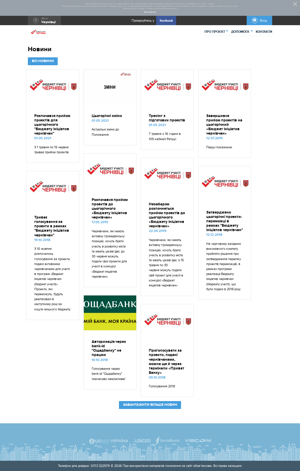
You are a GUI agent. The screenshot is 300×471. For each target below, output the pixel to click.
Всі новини (43, 61)
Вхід (263, 20)
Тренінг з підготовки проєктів (167, 118)
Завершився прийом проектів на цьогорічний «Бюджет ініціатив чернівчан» (224, 125)
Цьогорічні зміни (107, 116)
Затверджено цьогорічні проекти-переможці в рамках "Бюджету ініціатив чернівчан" (224, 221)
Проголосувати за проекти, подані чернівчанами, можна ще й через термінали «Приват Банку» (166, 361)
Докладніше (150, 12)
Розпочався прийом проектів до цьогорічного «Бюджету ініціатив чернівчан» (110, 209)
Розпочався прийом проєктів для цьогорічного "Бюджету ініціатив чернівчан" (52, 125)
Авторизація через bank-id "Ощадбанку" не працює (109, 348)
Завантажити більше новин (150, 405)
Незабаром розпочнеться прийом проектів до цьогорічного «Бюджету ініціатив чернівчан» (167, 215)
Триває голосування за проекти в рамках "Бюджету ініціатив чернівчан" (51, 226)
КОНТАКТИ (264, 32)
